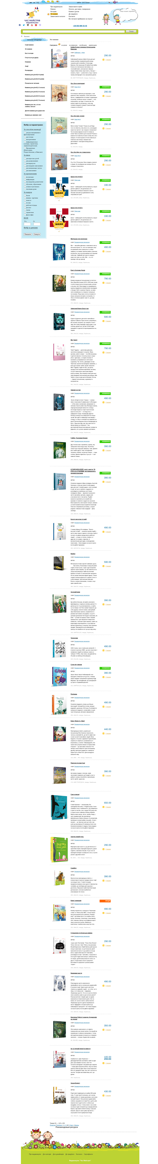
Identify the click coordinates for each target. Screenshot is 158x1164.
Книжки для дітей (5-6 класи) (35, 96)
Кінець (77, 1125)
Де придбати (73, 14)
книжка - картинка (32, 198)
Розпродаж (29, 70)
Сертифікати (88, 1154)
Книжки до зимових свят (33, 115)
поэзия (28, 203)
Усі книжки (54, 14)
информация (30, 179)
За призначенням (30, 174)
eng (37, 2)
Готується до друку (31, 57)
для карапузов (30, 163)
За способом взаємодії (32, 129)
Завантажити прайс (75, 7)
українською (93, 45)
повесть (28, 200)
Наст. (72, 1125)
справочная (30, 212)
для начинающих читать (34, 168)
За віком (27, 155)
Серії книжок (29, 45)
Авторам (53, 11)
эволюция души (31, 189)
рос (31, 2)
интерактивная (31, 139)
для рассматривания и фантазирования (32, 133)
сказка (28, 210)
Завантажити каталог (57, 16)
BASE (26, 218)
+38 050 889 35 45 (80, 26)
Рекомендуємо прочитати (82, 242)
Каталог (27, 36)
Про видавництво (56, 7)
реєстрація (86, 2)
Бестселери (29, 53)
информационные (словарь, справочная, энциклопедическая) (31, 144)
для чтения (29, 137)
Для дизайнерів (58, 1154)
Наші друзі (77, 87)
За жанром (28, 192)
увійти (79, 2)
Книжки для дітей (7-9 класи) (35, 100)
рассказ (28, 207)
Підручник (77, 180)
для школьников (31, 170)
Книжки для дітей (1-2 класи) (35, 87)
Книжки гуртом (74, 11)
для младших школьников (34, 166)
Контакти (72, 16)
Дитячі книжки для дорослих (35, 111)
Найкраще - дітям (79, 52)
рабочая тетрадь (31, 205)
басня (28, 195)
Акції (26, 66)
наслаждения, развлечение (34, 182)
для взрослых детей (32, 158)
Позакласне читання (32, 83)
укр (34, 2)
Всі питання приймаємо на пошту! (80, 19)
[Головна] (22, 36)
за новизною (73, 45)
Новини (53, 9)
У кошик (108, 60)
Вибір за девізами (31, 228)
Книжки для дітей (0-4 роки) (34, 74)
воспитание (30, 177)
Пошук (131, 31)
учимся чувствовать (32, 187)
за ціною (64, 45)
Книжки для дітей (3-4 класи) (35, 92)
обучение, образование (33, 184)
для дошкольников (32, 161)
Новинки (28, 62)
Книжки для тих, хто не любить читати (33, 105)
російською (83, 45)
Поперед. (59, 1125)
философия (29, 215)
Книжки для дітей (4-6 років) (34, 79)
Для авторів (47, 1154)
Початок (52, 1125)
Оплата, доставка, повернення (79, 9)
